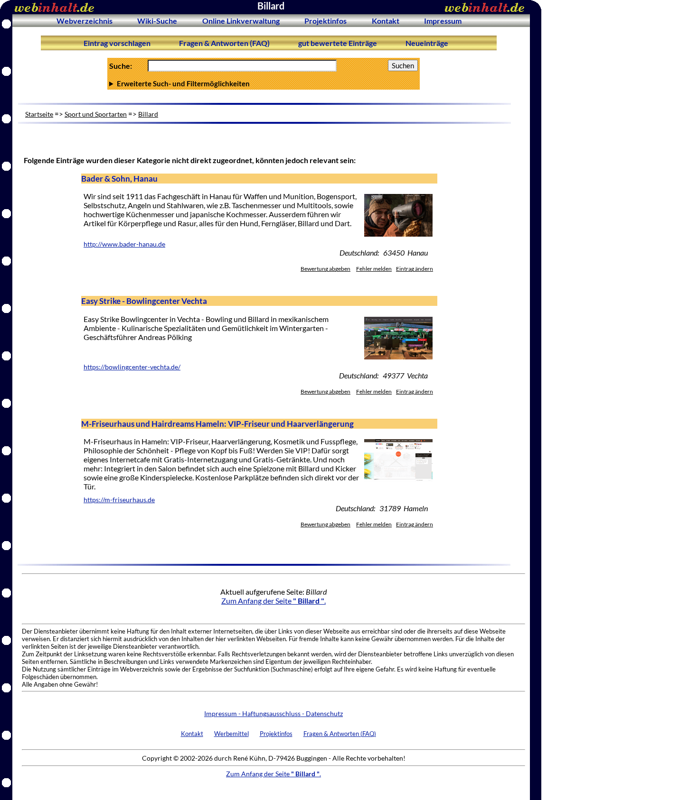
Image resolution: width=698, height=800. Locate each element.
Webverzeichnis (85, 20)
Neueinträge (427, 42)
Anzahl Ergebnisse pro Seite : (262, 83)
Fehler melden (374, 269)
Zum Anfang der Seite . (273, 600)
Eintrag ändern (414, 269)
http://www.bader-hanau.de (124, 244)
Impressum (443, 20)
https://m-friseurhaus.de (119, 500)
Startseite (39, 114)
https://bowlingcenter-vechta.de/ (132, 367)
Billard (148, 114)
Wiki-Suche (157, 20)
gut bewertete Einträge (337, 42)
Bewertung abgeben (325, 269)
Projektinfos (325, 20)
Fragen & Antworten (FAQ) (224, 42)
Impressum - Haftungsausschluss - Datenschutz (273, 713)
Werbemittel (231, 733)
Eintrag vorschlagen (117, 42)
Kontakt (385, 20)
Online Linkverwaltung (241, 20)
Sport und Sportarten (96, 114)
